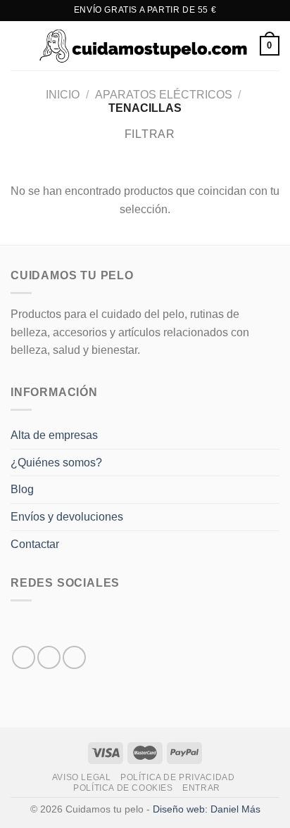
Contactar (35, 544)
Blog (22, 489)
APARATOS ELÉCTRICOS (163, 95)
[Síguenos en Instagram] (49, 657)
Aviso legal (81, 777)
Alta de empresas (54, 435)
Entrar (201, 788)
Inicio (63, 95)
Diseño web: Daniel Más (206, 809)
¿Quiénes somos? (56, 463)
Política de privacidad (177, 777)
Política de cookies (123, 788)
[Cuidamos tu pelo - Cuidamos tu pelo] (143, 45)
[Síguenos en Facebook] (23, 657)
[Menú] (19, 45)
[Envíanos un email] (74, 657)
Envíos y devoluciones (67, 517)
